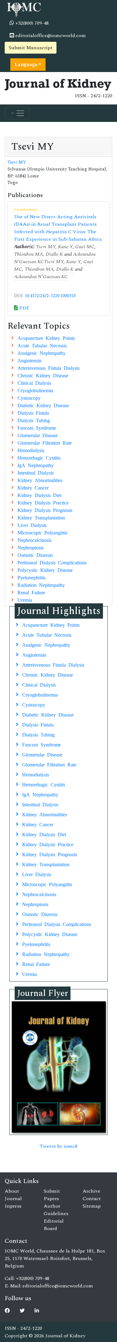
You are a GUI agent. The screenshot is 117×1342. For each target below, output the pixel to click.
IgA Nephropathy (35, 464)
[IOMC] (23, 8)
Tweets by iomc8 (58, 1146)
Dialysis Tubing (33, 420)
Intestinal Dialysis (35, 472)
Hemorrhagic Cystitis (39, 457)
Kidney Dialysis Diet (39, 494)
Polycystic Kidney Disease (45, 569)
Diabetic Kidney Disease (43, 405)
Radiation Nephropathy (41, 584)
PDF (23, 308)
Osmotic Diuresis (35, 554)
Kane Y (65, 246)
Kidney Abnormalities (39, 479)
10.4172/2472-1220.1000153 (50, 295)
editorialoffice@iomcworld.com (50, 35)
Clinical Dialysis (34, 382)
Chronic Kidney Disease (42, 375)
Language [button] (26, 64)
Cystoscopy (29, 397)
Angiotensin (29, 360)
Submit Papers (52, 1194)
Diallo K (54, 254)
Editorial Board (54, 1224)
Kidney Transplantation (41, 517)
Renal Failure (31, 592)
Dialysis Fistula (33, 412)
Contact (92, 1198)
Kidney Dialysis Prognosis (44, 509)
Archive (91, 1191)
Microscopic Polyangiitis (42, 532)
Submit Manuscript (30, 47)
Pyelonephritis (31, 577)
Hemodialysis (30, 449)
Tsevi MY (16, 162)
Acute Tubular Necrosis (42, 345)
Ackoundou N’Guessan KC (41, 276)
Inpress (13, 1206)
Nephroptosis (30, 547)
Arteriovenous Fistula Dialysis (48, 367)
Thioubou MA (28, 254)
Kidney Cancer (33, 487)
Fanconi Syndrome (36, 427)
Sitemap (92, 1206)
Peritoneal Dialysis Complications (51, 562)
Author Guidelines (56, 1209)
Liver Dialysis (31, 524)
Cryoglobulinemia (35, 390)
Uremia (24, 599)
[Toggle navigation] (17, 113)
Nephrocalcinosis (34, 539)
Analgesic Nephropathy (41, 352)
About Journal (13, 1194)
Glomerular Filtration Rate (44, 442)
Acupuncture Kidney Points (46, 337)
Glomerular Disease (37, 434)
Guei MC (85, 246)
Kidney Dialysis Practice (43, 502)
